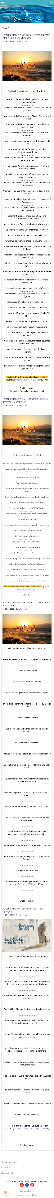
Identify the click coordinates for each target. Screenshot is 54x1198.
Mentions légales (27, 1191)
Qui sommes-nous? (9, 1162)
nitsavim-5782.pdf (27, 884)
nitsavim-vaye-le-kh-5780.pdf (27, 1129)
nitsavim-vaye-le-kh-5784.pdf (28, 380)
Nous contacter (8, 1173)
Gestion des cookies (27, 1195)
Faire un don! (6, 1167)
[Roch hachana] (27, 935)
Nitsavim (23, 41)
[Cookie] (5, 1192)
